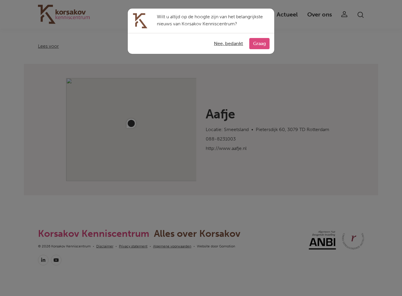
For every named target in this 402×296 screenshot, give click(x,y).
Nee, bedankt (228, 43)
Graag (259, 43)
